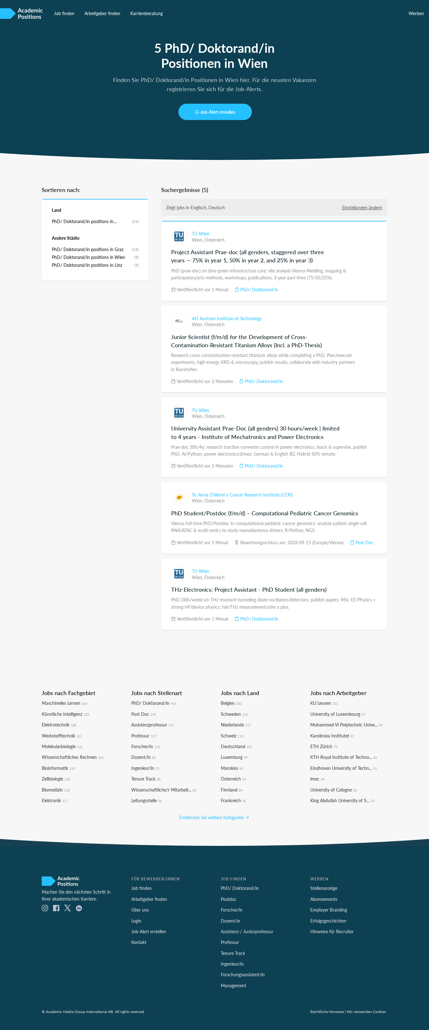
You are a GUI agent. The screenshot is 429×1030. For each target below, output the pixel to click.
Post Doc (363, 542)
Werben (416, 13)
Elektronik (55, 800)
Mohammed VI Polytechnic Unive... (346, 724)
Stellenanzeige (323, 888)
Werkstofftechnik (62, 735)
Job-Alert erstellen (217, 112)
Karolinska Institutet (332, 735)
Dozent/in (143, 757)
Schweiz (232, 735)
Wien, (198, 240)
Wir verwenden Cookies (366, 1011)
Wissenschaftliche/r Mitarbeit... (163, 789)
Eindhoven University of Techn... (343, 768)
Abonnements (323, 899)
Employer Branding (328, 910)
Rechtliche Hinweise (327, 1011)
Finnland (231, 789)
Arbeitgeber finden (102, 13)
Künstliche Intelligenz (65, 714)
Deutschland (236, 746)
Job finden (64, 13)
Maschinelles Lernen (64, 703)
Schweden (234, 714)
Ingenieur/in (145, 768)
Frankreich (233, 800)
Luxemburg (234, 757)
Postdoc (228, 899)
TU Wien (200, 233)
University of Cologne (333, 789)
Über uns (140, 910)
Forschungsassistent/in (243, 974)
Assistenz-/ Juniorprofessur (247, 931)
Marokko (232, 768)
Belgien (231, 703)
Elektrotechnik (59, 724)
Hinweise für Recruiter (332, 931)
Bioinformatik (58, 768)
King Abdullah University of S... (342, 800)
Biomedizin (56, 789)
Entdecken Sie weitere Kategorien (212, 817)
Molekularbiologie (62, 746)
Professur (143, 735)
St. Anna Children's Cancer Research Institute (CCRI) (242, 494)
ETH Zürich (323, 746)
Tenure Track (145, 778)
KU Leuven (324, 703)
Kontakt (138, 942)
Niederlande (236, 724)
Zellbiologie (56, 778)
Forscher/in (145, 746)
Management (233, 985)
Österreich (214, 240)
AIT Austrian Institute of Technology (227, 318)
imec (317, 778)
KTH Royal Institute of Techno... (343, 757)
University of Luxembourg (337, 714)
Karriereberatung (146, 13)
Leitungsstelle (146, 800)
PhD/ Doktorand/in (258, 289)
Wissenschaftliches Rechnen (73, 757)
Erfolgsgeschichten (328, 921)
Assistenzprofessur (152, 724)
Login (136, 921)
